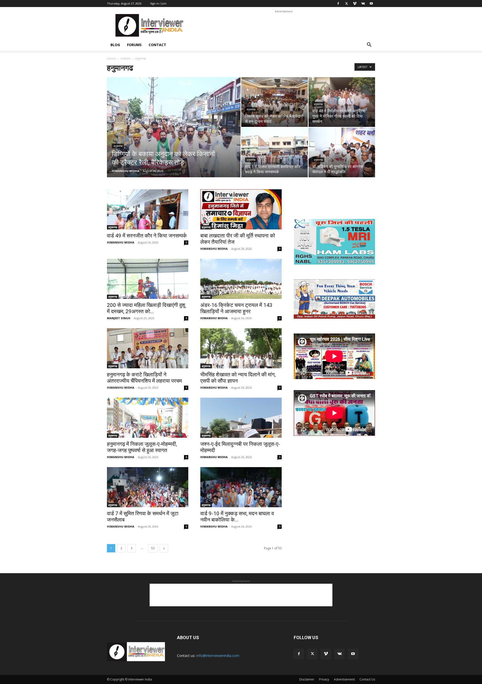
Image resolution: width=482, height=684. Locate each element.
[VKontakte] (363, 3)
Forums (134, 44)
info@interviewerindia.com (217, 655)
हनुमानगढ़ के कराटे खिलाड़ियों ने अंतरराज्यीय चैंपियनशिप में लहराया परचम (144, 378)
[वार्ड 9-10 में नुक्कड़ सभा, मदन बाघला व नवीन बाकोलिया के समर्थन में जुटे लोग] (241, 487)
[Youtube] (371, 3)
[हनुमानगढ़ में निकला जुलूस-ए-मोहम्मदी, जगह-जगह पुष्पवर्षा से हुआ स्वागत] (147, 418)
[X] (346, 3)
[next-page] (164, 548)
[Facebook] (338, 3)
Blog (115, 44)
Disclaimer (306, 679)
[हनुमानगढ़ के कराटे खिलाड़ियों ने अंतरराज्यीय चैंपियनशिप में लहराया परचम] (147, 348)
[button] (369, 45)
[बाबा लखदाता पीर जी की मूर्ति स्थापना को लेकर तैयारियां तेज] (241, 209)
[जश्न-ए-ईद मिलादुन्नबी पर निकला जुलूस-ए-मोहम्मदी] (241, 418)
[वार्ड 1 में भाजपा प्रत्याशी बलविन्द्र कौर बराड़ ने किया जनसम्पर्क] (274, 152)
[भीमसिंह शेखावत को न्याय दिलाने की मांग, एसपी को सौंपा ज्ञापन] (241, 348)
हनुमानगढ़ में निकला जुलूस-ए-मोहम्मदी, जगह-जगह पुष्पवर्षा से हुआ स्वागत (142, 447)
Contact (157, 44)
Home (111, 58)
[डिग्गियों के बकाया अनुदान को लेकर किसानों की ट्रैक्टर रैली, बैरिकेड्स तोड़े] (173, 135)
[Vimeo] (354, 3)
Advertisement (344, 679)
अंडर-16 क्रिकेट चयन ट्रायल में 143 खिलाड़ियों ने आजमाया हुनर (236, 308)
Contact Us (367, 679)
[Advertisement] (283, 25)
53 (153, 548)
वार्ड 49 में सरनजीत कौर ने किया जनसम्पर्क (147, 236)
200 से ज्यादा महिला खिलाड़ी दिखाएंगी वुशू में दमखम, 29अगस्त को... (146, 308)
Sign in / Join (158, 3)
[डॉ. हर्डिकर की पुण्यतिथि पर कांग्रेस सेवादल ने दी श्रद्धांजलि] (342, 152)
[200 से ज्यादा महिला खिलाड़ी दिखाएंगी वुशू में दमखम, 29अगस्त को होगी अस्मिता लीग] (147, 279)
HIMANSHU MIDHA (125, 171)
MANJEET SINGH (118, 318)
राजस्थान (125, 58)
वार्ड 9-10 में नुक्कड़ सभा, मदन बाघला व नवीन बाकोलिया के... (237, 516)
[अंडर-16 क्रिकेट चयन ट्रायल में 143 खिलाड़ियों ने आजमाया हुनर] (241, 279)
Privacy (324, 679)
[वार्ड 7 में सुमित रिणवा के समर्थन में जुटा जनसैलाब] (147, 487)
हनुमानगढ (118, 146)
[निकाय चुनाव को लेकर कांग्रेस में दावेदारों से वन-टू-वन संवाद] (274, 102)
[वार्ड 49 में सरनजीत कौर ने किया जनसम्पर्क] (147, 209)
